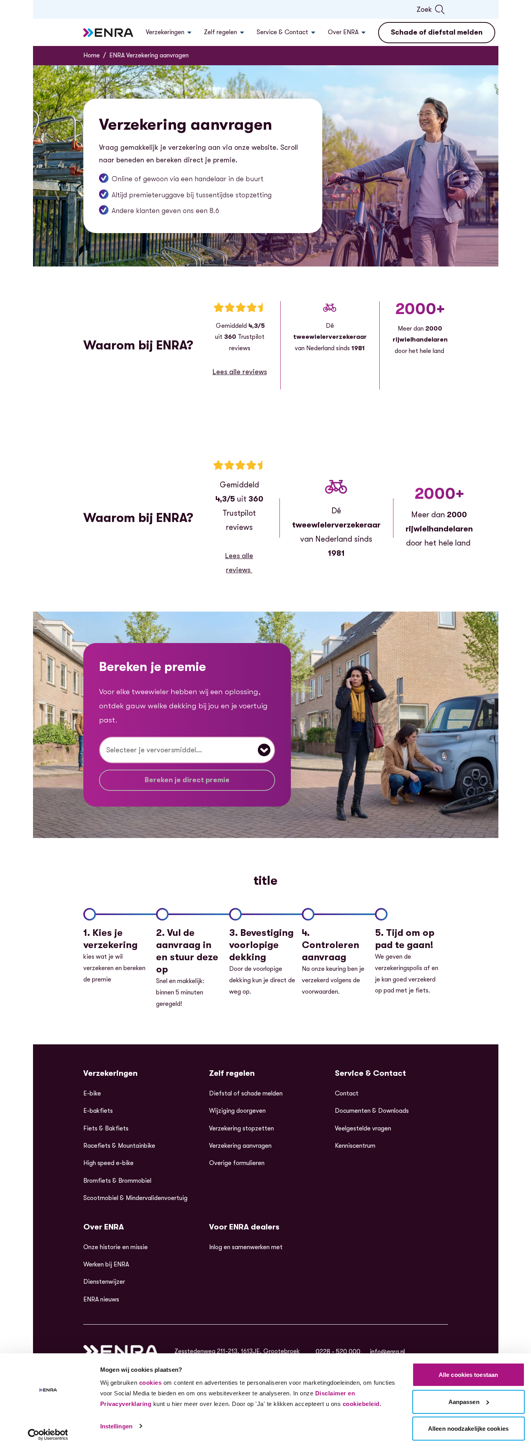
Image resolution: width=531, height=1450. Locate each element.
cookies (150, 1382)
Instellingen (116, 1426)
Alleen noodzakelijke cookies (468, 1428)
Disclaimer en (335, 1393)
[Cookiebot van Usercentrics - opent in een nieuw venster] (47, 1435)
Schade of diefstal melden (437, 32)
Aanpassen (464, 1402)
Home (91, 55)
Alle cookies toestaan (468, 1374)
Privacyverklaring (126, 1403)
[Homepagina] (108, 32)
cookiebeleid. (362, 1403)
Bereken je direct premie (187, 780)
